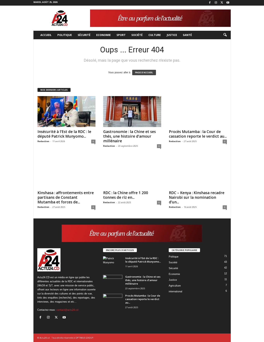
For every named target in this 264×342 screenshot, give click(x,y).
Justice (172, 35)
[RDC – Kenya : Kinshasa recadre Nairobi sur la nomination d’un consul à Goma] (198, 172)
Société (137, 35)
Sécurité (84, 35)
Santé (187, 35)
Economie (103, 35)
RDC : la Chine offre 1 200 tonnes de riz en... (125, 195)
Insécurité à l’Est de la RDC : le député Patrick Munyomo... (64, 134)
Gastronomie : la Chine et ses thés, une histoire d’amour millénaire (129, 136)
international (175, 291)
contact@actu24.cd (67, 309)
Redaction (43, 141)
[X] (222, 3)
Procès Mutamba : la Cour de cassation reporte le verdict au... (198, 134)
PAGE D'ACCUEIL (144, 72)
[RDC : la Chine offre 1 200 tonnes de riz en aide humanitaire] (132, 172)
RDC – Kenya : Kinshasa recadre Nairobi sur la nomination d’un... (196, 197)
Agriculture (175, 285)
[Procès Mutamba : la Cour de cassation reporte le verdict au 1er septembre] (198, 111)
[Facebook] (210, 3)
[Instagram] (216, 3)
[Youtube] (228, 3)
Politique (64, 35)
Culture (154, 35)
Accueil (46, 35)
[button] (225, 35)
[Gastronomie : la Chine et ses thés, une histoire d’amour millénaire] (132, 111)
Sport (121, 35)
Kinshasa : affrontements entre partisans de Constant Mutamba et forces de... (65, 197)
